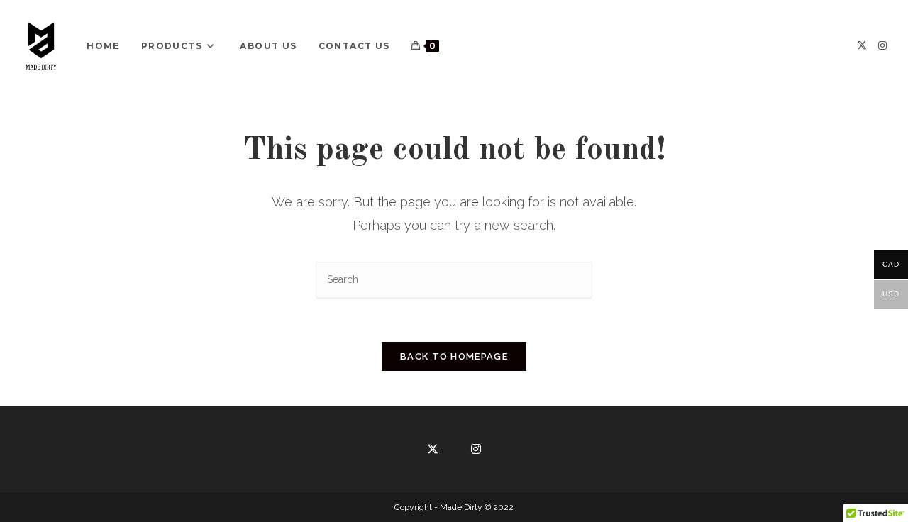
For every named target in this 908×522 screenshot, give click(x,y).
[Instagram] (882, 45)
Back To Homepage (454, 356)
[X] (862, 45)
